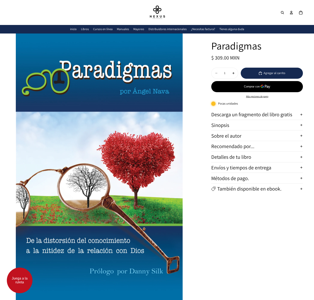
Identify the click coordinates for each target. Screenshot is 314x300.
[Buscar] (282, 12)
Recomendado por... (232, 146)
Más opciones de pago (257, 96)
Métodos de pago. (230, 178)
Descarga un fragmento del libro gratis (251, 114)
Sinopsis (220, 125)
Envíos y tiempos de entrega (241, 167)
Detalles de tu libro (231, 156)
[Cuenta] (291, 12)
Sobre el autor (226, 135)
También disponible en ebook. (249, 188)
